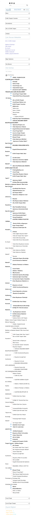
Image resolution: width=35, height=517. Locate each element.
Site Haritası (9, 71)
